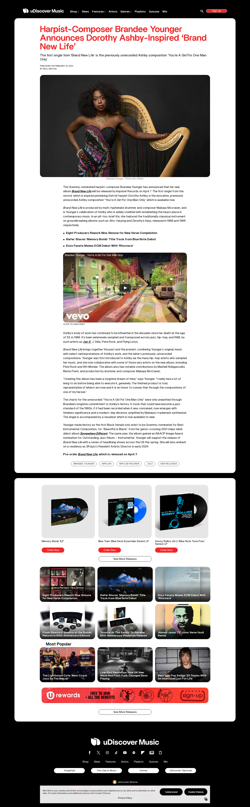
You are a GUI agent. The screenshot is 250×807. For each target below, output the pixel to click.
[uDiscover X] (98, 752)
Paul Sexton (50, 69)
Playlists (140, 11)
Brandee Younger (83, 464)
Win (164, 11)
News (85, 11)
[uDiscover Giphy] (160, 752)
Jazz (150, 464)
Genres (125, 11)
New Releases (169, 464)
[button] (68, 519)
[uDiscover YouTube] (125, 752)
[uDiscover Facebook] (89, 752)
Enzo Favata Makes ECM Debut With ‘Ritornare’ (99, 245)
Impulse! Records (129, 464)
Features (98, 11)
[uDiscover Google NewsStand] (151, 752)
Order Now (53, 550)
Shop (73, 11)
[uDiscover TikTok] (116, 752)
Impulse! (107, 464)
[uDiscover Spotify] (133, 752)
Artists (113, 11)
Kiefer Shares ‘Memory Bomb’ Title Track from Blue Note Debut (111, 239)
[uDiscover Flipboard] (142, 752)
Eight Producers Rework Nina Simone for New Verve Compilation (111, 233)
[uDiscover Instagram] (107, 752)
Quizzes (154, 11)
